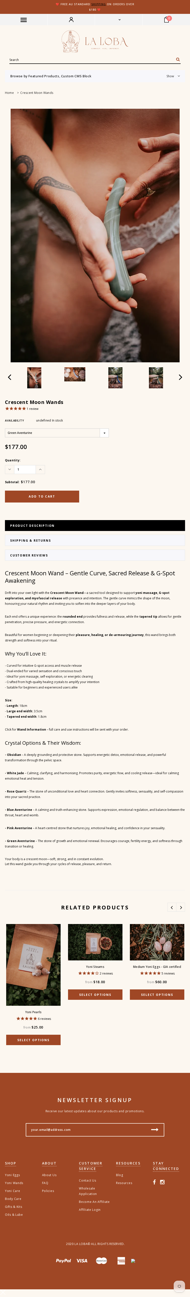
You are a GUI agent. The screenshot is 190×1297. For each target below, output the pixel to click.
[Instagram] (162, 1182)
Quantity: (13, 460)
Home (9, 93)
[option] (95, 235)
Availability (14, 420)
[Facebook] (154, 1182)
